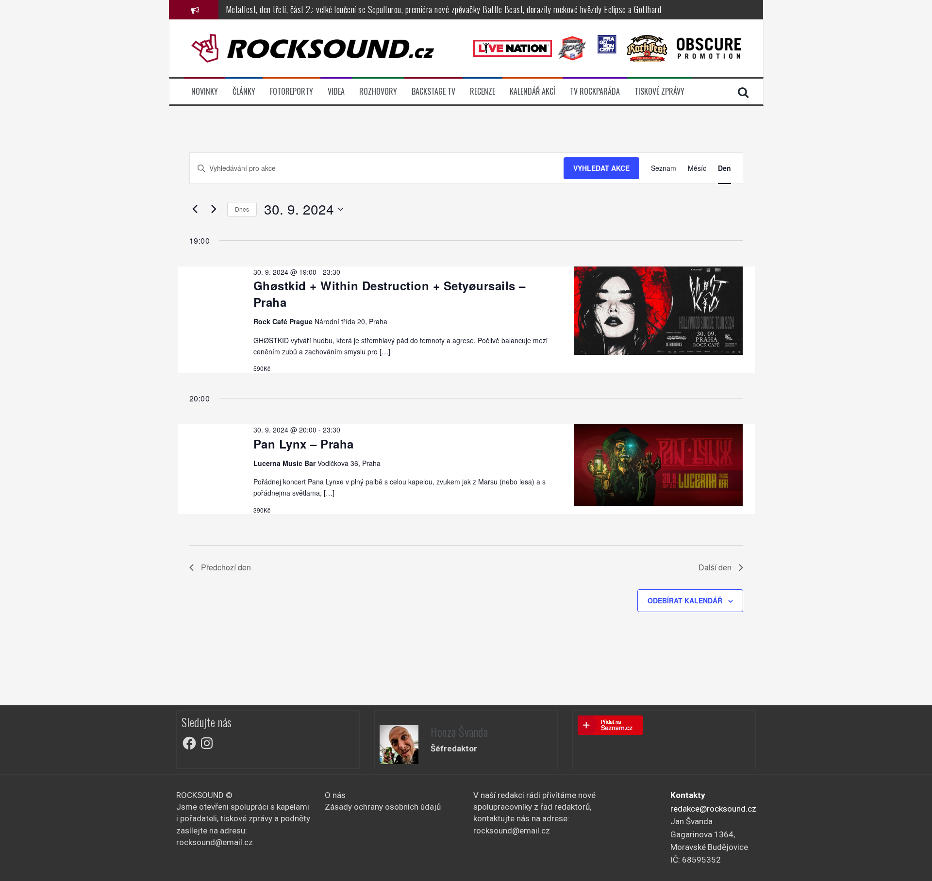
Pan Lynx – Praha (303, 443)
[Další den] (214, 209)
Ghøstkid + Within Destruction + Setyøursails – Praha (389, 293)
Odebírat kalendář (685, 600)
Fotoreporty (291, 91)
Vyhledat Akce (601, 168)
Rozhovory (378, 91)
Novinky (204, 91)
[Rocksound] (312, 47)
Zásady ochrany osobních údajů (383, 807)
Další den (715, 567)
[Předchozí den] (195, 209)
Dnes (242, 209)
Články (244, 91)
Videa (336, 91)
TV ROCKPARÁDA (595, 91)
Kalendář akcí (532, 91)
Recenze (482, 91)
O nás (335, 795)
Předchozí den (226, 567)
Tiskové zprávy (659, 91)
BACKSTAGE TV (433, 91)
